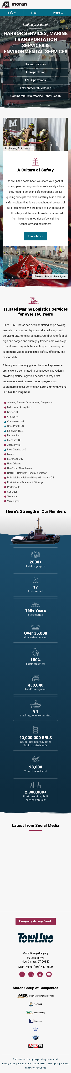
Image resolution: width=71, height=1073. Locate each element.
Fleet (34, 12)
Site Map (65, 1063)
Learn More (35, 236)
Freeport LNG (14, 440)
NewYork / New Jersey (19, 468)
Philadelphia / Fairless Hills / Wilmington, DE (30, 477)
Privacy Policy (8, 1063)
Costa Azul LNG (15, 421)
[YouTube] (49, 974)
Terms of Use (24, 1063)
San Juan (12, 491)
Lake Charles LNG (16, 449)
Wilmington (13, 501)
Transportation (35, 72)
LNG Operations (35, 80)
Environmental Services (35, 88)
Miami (10, 454)
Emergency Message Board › (35, 921)
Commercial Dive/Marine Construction (35, 96)
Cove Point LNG (15, 426)
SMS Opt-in (53, 1063)
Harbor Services (35, 64)
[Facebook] (22, 974)
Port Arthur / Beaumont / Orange (25, 482)
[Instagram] (40, 974)
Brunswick (12, 412)
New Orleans (14, 463)
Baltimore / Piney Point (19, 407)
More (56, 12)
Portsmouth (13, 487)
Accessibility (39, 1063)
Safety (12, 12)
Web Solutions (39, 1068)
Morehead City (15, 459)
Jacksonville (14, 445)
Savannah (12, 496)
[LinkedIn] (31, 974)
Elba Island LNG (15, 430)
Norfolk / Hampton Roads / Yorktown (27, 473)
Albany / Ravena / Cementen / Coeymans (30, 402)
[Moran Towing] (14, 4)
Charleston (13, 416)
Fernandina (13, 435)
